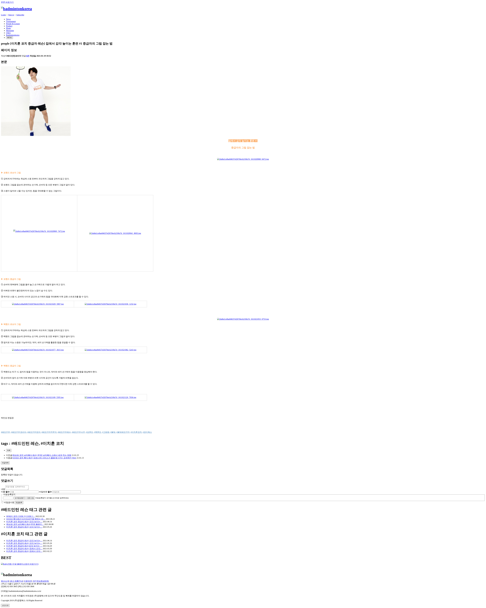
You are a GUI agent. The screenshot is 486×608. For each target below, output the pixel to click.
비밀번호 (45, 492)
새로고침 (30, 498)
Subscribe (20, 15)
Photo (8, 28)
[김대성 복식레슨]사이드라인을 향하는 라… (25, 519)
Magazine (10, 30)
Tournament (11, 21)
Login (3, 15)
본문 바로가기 (7, 2)
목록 (8, 450)
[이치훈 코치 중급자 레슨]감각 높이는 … (24, 546)
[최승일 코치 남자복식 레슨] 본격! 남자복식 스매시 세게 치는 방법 (41, 455)
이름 (5, 492)
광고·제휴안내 (16, 581)
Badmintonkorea (12, 35)
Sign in (11, 15)
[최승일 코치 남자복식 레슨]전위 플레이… (25, 524)
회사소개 (5, 581)
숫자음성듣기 (20, 498)
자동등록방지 (9, 494)
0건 (27, 56)
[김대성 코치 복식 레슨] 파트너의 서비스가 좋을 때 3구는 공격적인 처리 (44, 458)
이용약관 (28, 581)
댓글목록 (5, 463)
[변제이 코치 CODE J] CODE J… (20, 516)
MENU (9, 38)
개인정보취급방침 (41, 581)
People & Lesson (13, 24)
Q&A (8, 33)
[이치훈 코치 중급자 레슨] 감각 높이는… (24, 522)
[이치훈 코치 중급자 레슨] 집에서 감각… (24, 549)
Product (9, 26)
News (8, 19)
